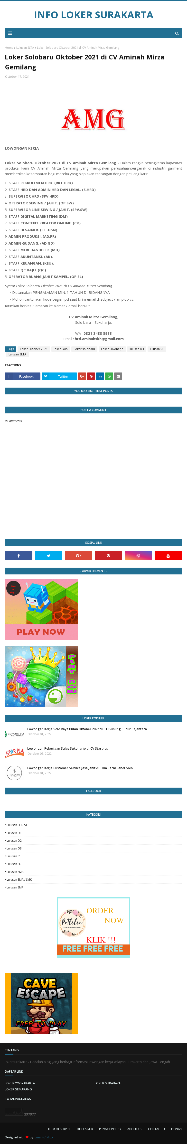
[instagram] (138, 555)
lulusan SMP (15, 887)
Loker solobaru (84, 349)
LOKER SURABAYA (108, 1083)
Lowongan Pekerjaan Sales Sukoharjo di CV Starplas (67, 748)
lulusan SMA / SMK (19, 879)
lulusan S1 (157, 349)
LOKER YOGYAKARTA (20, 1083)
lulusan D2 (14, 841)
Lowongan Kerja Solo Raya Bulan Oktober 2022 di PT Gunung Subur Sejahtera (87, 729)
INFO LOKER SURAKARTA (93, 14)
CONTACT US (157, 1129)
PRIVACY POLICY (110, 1129)
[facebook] (18, 555)
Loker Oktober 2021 (34, 349)
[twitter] (48, 555)
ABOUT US (134, 1129)
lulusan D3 (137, 349)
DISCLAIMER (85, 1129)
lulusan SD (14, 864)
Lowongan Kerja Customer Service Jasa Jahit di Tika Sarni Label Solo (80, 768)
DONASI (176, 1129)
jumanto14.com (45, 1137)
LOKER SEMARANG (18, 1089)
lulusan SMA (15, 872)
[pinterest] (108, 555)
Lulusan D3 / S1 (17, 825)
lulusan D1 (14, 833)
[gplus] (78, 555)
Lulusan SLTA (25, 48)
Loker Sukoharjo (112, 349)
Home (9, 48)
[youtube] (168, 555)
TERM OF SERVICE (59, 1129)
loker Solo (61, 349)
